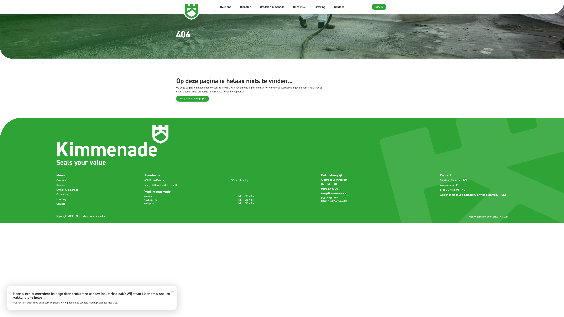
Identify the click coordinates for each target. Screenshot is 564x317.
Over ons (225, 7)
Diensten (245, 7)
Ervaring (320, 7)
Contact (339, 7)
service (49, 302)
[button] (172, 290)
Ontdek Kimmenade (272, 7)
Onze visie (299, 7)
